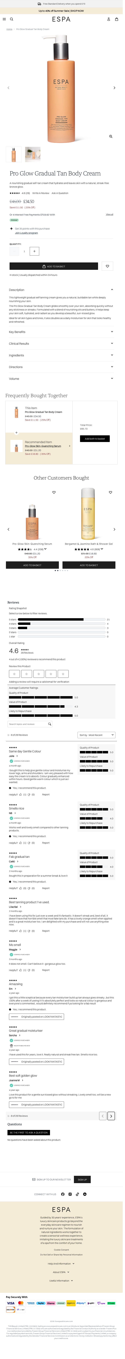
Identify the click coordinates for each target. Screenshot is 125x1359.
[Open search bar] (11, 19)
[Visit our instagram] (70, 1194)
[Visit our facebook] (62, 1194)
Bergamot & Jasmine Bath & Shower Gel (89, 543)
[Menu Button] (4, 19)
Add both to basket (95, 438)
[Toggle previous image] (8, 87)
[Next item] (114, 529)
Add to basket (32, 565)
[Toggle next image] (114, 87)
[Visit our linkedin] (84, 1194)
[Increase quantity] (34, 251)
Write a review (40, 193)
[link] (108, 19)
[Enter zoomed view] (110, 136)
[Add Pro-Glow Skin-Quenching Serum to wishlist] (54, 492)
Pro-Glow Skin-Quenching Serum (32, 543)
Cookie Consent (61, 1250)
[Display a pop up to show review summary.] (45, 549)
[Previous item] (8, 529)
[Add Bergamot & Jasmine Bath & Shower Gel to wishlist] (110, 492)
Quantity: (15, 244)
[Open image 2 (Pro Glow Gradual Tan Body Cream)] (32, 154)
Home (9, 29)
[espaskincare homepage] (61, 19)
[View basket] (116, 19)
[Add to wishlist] (107, 266)
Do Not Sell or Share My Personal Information (61, 1254)
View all (109, 214)
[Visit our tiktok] (77, 1194)
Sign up (82, 1179)
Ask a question (60, 193)
